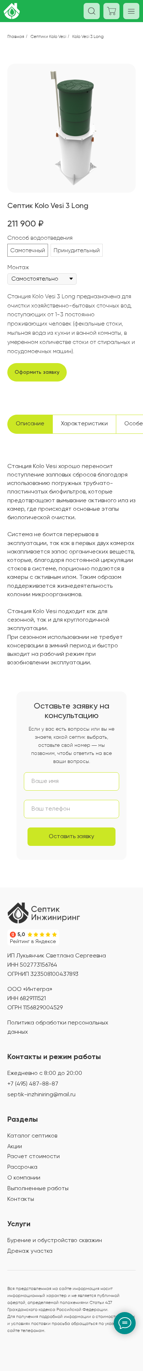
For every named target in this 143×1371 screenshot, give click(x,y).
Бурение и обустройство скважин (54, 1241)
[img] (44, 913)
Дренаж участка (29, 1251)
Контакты (20, 1199)
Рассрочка (22, 1167)
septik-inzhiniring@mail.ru (41, 1095)
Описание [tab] (30, 424)
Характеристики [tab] (84, 424)
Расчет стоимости (33, 1157)
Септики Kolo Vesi (48, 36)
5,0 (21, 934)
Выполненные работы (38, 1189)
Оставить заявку (71, 837)
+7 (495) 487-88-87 (32, 1084)
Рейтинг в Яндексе (33, 941)
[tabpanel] (71, 576)
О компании (23, 1178)
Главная (15, 36)
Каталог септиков (32, 1136)
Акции (14, 1146)
